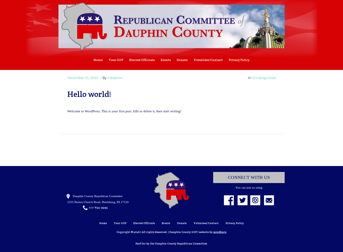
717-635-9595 (98, 207)
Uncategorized (264, 78)
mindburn (219, 232)
